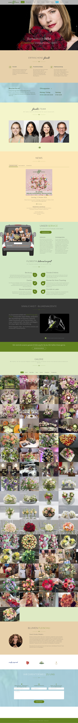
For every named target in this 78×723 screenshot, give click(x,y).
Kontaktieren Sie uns (45, 232)
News (38, 2)
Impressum (46, 720)
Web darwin (40, 720)
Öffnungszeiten (28, 2)
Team (34, 2)
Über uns (61, 2)
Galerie (52, 2)
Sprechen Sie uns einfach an (39, 348)
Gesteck (26, 372)
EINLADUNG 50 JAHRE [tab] (13, 165)
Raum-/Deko (32, 372)
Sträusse (41, 372)
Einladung (39, 204)
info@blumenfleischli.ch (39, 685)
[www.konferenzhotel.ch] (30, 662)
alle (22, 372)
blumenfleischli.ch (34, 720)
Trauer (37, 372)
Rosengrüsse (47, 372)
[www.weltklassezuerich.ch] (58, 662)
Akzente (47, 2)
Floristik (42, 2)
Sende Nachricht (39, 701)
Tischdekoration (54, 372)
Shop (57, 2)
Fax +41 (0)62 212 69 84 (56, 686)
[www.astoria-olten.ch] (44, 662)
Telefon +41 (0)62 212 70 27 (56, 685)
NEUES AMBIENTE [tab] (22, 165)
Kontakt (66, 2)
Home (22, 2)
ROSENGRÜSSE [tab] (29, 165)
